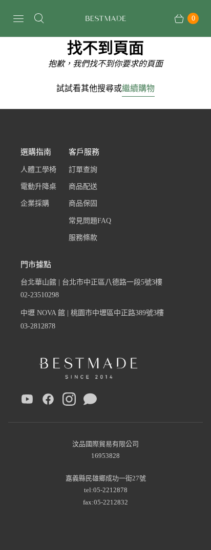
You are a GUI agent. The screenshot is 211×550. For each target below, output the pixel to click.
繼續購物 (138, 88)
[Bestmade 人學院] (105, 18)
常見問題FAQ (90, 221)
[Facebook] (48, 401)
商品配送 (83, 186)
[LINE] (90, 401)
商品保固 (83, 203)
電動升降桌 (38, 186)
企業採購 (34, 203)
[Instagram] (69, 401)
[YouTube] (27, 401)
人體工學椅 (38, 169)
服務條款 (83, 237)
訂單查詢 (83, 169)
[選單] (18, 18)
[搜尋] (39, 18)
